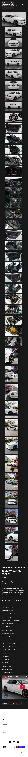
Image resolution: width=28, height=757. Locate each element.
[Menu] (25, 5)
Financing (6, 720)
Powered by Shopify (21, 752)
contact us (8, 582)
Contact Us (6, 724)
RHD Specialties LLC (11, 752)
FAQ (4, 728)
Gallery (5, 732)
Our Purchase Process (9, 716)
